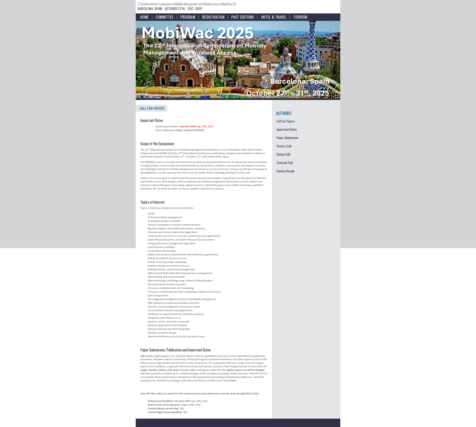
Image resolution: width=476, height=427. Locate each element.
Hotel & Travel (274, 16)
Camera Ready (285, 171)
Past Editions (242, 16)
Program (187, 16)
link (257, 393)
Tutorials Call (285, 162)
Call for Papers (286, 121)
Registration (213, 16)
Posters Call (284, 146)
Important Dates (287, 129)
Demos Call (283, 154)
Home (144, 16)
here (233, 380)
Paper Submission (287, 137)
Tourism (300, 16)
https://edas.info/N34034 (190, 130)
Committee (164, 16)
